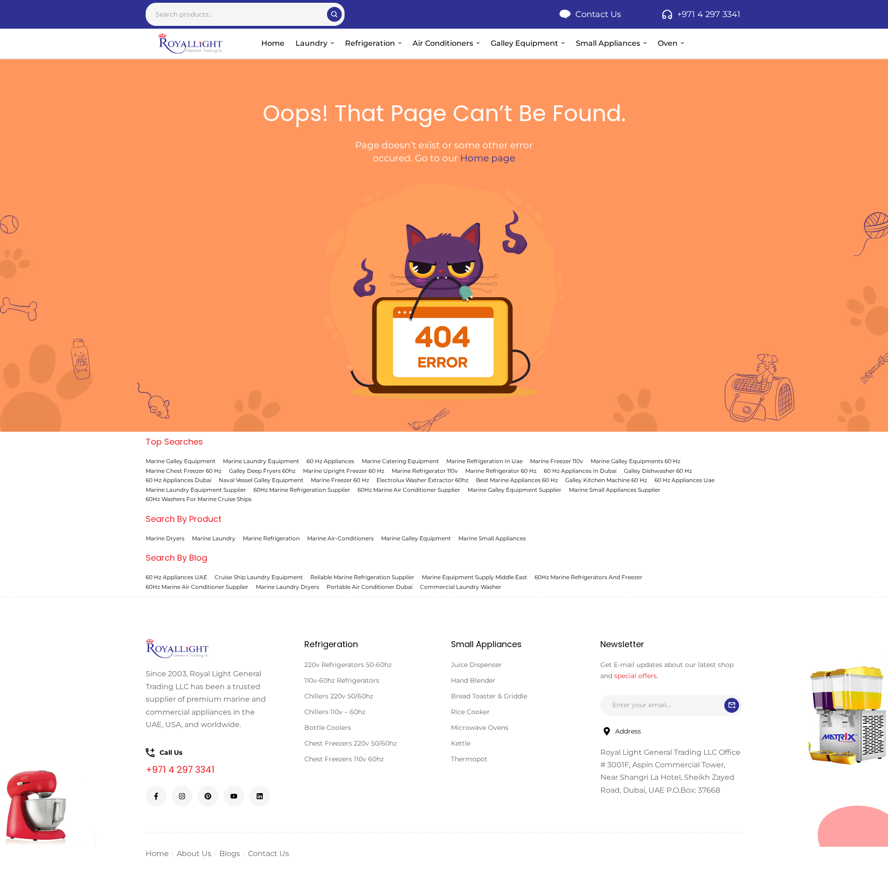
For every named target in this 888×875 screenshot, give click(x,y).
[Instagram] (182, 796)
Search (334, 14)
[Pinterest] (207, 796)
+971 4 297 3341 (180, 769)
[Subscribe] (731, 705)
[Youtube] (233, 796)
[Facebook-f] (156, 796)
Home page (487, 158)
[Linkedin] (259, 796)
